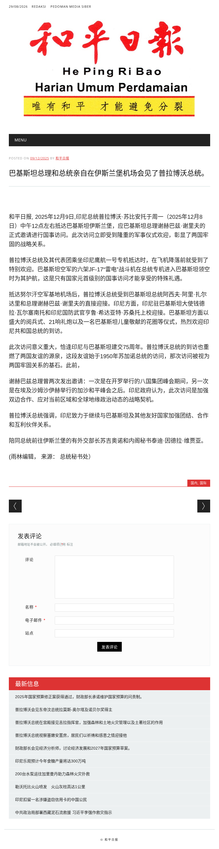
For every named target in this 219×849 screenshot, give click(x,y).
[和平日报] (109, 115)
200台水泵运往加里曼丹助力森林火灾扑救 (52, 774)
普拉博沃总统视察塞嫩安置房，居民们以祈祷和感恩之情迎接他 (71, 735)
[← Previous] (15, 506)
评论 (29, 559)
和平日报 (62, 158)
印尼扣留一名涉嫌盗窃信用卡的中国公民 (51, 799)
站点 (29, 633)
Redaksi (39, 6)
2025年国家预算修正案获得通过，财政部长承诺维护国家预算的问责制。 (79, 696)
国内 (194, 483)
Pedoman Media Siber (70, 6)
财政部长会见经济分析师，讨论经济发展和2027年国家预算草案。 (73, 748)
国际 (203, 483)
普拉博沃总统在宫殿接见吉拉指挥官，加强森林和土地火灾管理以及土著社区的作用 (89, 722)
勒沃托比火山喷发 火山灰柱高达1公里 (50, 786)
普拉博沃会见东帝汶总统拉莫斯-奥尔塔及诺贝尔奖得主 (63, 709)
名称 (31, 607)
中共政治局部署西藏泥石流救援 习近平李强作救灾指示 (63, 812)
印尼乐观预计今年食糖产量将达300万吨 (50, 761)
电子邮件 (35, 620)
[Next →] (203, 506)
